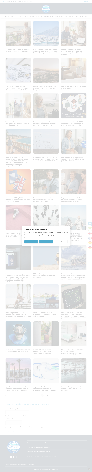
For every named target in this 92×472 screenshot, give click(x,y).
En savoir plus (27, 237)
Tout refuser (46, 242)
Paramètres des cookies (60, 242)
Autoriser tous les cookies (31, 241)
